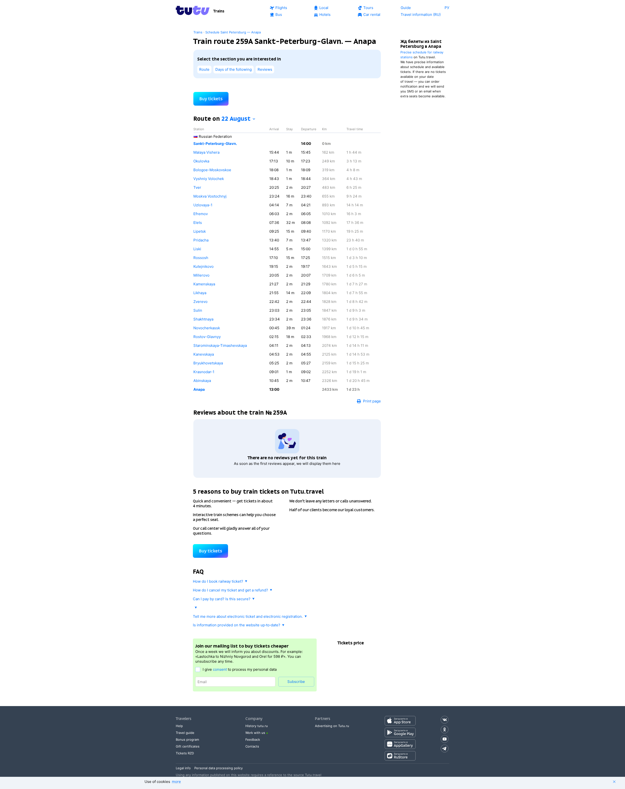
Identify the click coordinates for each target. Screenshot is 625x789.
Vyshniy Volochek (208, 178)
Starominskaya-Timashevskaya (220, 345)
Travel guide (185, 733)
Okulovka (201, 161)
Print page (372, 401)
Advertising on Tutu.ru (332, 726)
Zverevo (200, 301)
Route (204, 69)
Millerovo (201, 275)
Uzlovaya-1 (202, 205)
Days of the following (233, 69)
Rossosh (200, 257)
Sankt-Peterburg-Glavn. (215, 143)
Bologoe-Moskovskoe (212, 170)
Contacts (252, 746)
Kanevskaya (203, 354)
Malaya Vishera (206, 152)
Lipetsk (199, 231)
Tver (197, 187)
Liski (197, 249)
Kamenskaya (204, 284)
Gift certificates (187, 746)
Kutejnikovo (203, 266)
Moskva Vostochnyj (210, 196)
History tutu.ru (256, 726)
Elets (197, 222)
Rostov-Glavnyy (207, 336)
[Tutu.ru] (192, 11)
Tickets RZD (185, 753)
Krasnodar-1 (203, 372)
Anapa (199, 389)
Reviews (265, 69)
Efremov (200, 213)
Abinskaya (202, 380)
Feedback (252, 739)
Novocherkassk (206, 328)
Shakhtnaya (203, 319)
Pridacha (200, 240)
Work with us (255, 733)
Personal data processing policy (218, 768)
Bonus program (187, 739)
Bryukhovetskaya (208, 363)
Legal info (183, 768)
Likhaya (199, 292)
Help (179, 726)
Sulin (197, 310)
